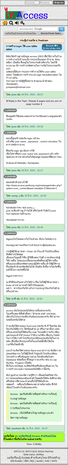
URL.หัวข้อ (50, 48)
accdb (39, 460)
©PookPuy (54, 457)
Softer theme (29, 454)
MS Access (16, 460)
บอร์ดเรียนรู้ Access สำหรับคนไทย (40, 436)
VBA (26, 460)
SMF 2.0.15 (19, 451)
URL (59, 48)
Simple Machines (45, 451)
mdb (47, 460)
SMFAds (40, 454)
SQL (32, 460)
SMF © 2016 (31, 451)
